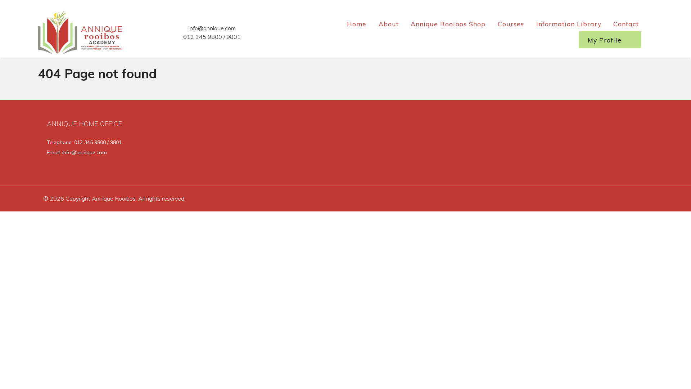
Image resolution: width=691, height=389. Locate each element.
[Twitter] (590, 144)
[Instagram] (614, 144)
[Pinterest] (637, 144)
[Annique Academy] (81, 31)
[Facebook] (566, 144)
